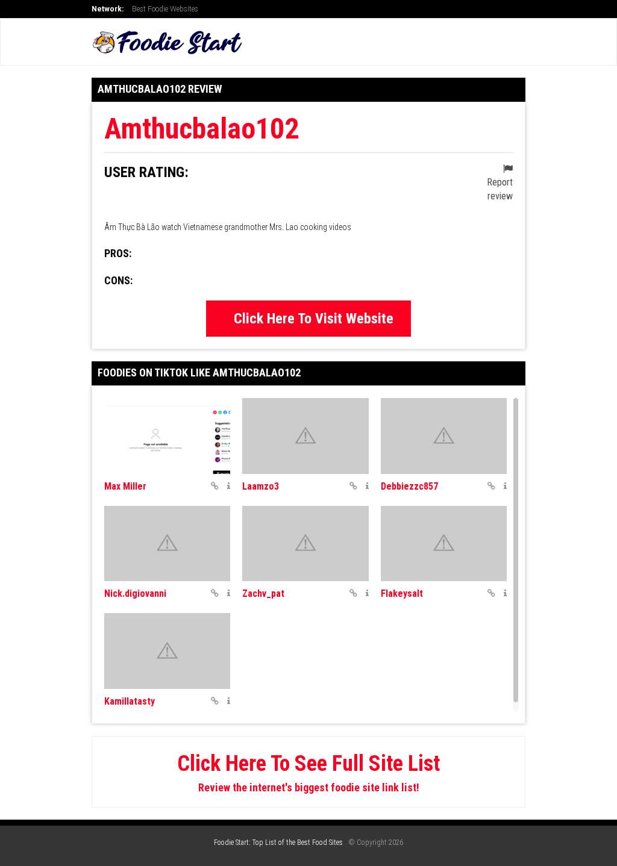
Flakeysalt (402, 593)
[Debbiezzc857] (444, 436)
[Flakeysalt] (444, 544)
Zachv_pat (263, 593)
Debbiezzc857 (409, 486)
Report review (500, 189)
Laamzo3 (260, 486)
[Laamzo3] (305, 436)
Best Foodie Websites (165, 9)
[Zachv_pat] (305, 544)
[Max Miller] (167, 436)
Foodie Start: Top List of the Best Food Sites (278, 842)
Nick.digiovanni (135, 593)
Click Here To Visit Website (313, 318)
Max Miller (125, 486)
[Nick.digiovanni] (167, 544)
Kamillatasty (129, 701)
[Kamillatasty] (167, 651)
